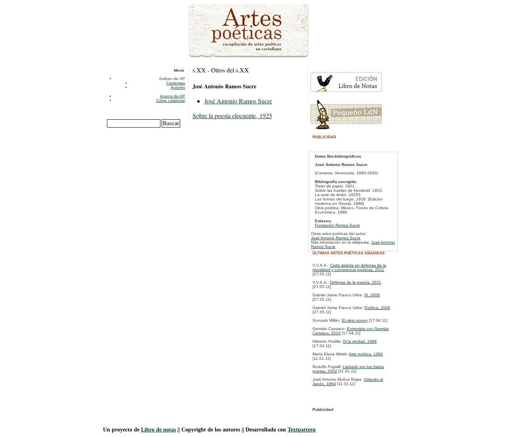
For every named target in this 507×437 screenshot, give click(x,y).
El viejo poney (355, 320)
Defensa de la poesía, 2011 (355, 282)
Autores (178, 87)
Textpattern (302, 430)
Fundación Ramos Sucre (337, 225)
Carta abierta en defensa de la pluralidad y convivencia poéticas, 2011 (349, 267)
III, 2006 (372, 295)
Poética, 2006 (377, 307)
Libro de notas (158, 430)
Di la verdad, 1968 (360, 341)
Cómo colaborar (170, 100)
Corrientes (175, 83)
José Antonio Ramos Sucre (238, 101)
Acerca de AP (172, 96)
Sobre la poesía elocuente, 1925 (232, 115)
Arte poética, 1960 (366, 354)
